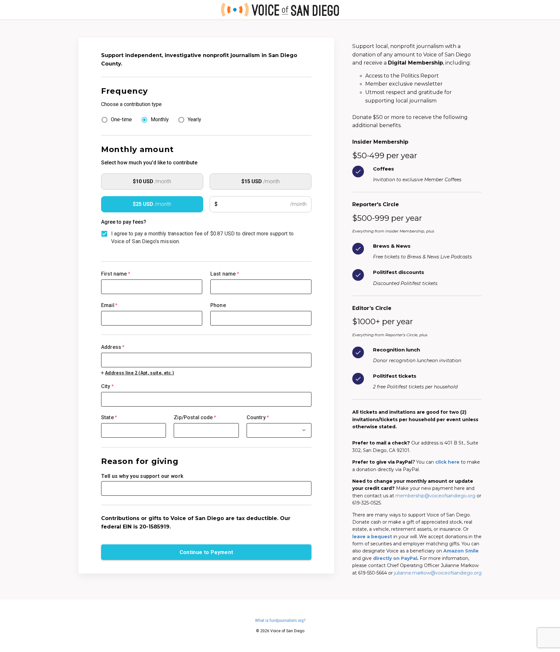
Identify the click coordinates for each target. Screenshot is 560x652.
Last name (224, 274)
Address (112, 347)
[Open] (304, 430)
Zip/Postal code (195, 417)
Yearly (194, 119)
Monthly (160, 119)
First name (115, 274)
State (109, 417)
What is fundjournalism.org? (280, 620)
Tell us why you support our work (142, 476)
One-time (121, 119)
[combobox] (206, 356)
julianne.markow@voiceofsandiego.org (438, 573)
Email (109, 305)
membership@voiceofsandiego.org (435, 496)
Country (258, 417)
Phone (218, 305)
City (107, 386)
